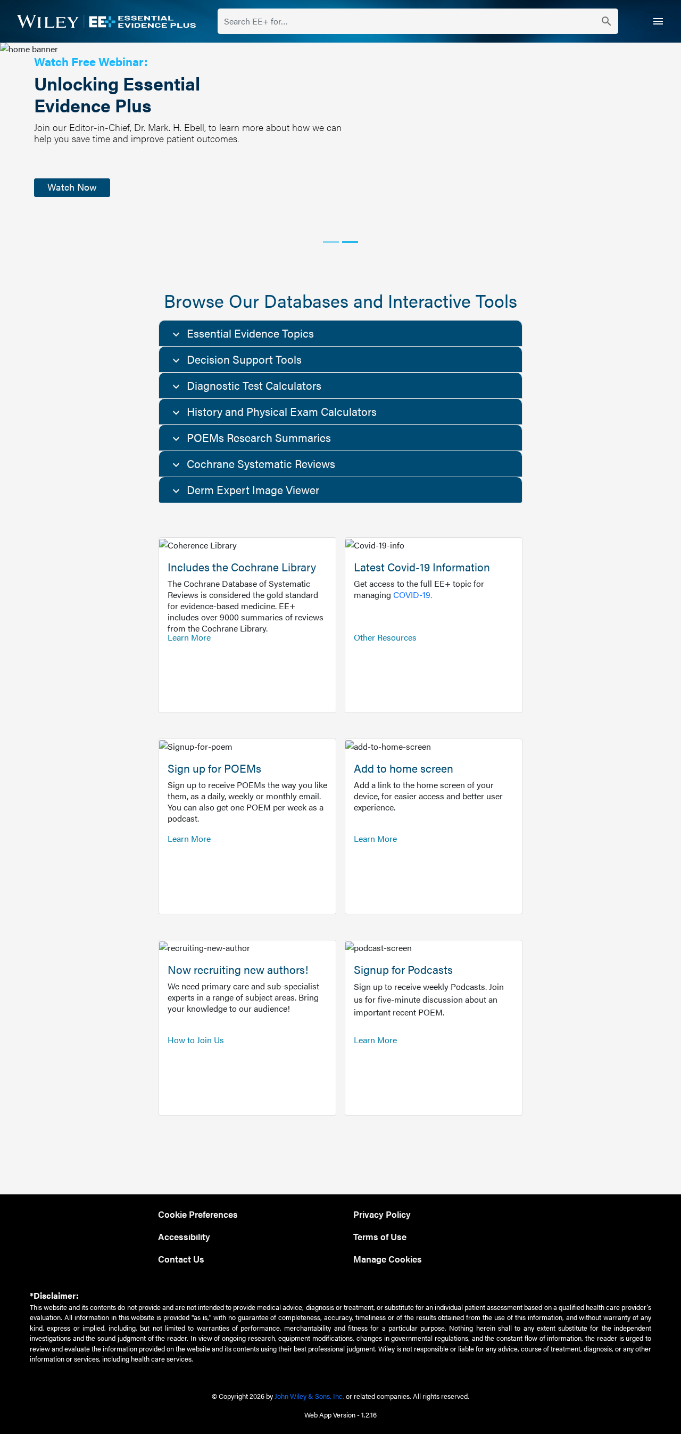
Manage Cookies (387, 1258)
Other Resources (385, 637)
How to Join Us (196, 1040)
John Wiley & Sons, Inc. (309, 1396)
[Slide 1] (331, 242)
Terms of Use (379, 1236)
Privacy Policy (382, 1213)
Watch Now (72, 186)
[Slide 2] (350, 242)
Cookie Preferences (198, 1213)
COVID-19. (412, 594)
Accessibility (184, 1236)
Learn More (189, 637)
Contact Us (181, 1258)
